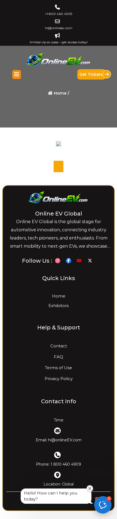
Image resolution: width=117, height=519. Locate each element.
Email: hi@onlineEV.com (58, 440)
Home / (61, 93)
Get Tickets (91, 74)
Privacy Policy (58, 378)
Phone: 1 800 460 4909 (58, 464)
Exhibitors (58, 305)
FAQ (58, 356)
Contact (58, 345)
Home (58, 296)
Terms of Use (58, 367)
